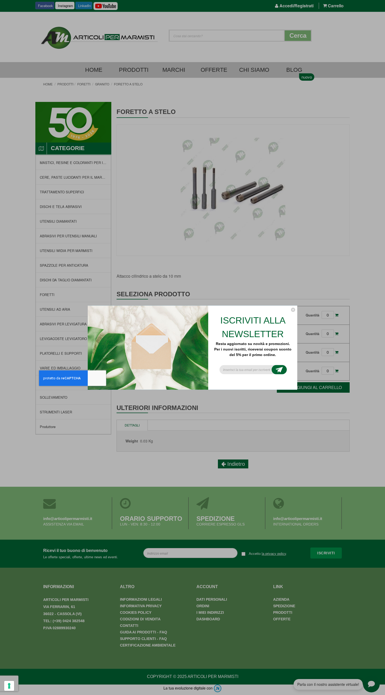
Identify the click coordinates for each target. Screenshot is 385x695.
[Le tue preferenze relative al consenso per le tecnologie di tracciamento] (9, 686)
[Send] (279, 369)
